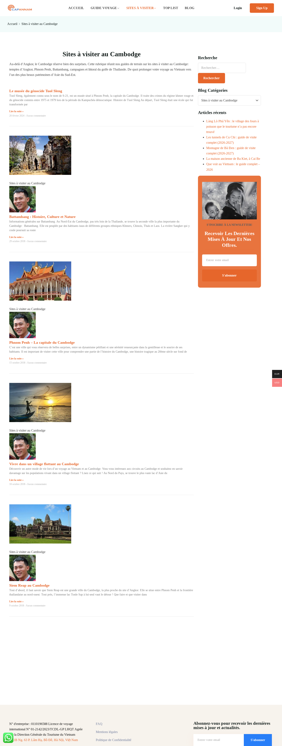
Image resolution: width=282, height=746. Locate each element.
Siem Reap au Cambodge (29, 585)
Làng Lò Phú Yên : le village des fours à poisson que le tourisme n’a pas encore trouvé (232, 126)
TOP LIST (170, 8)
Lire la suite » (16, 111)
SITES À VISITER (140, 8)
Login (238, 8)
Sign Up (262, 8)
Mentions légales (107, 732)
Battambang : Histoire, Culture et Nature (42, 217)
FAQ (99, 724)
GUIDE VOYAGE (104, 8)
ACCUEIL (76, 8)
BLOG (189, 8)
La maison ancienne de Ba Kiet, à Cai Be (233, 158)
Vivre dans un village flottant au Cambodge (44, 464)
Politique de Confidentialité (113, 740)
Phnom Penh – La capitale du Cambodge (42, 342)
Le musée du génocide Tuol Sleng (35, 91)
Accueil (12, 24)
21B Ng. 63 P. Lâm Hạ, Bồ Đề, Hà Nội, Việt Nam (45, 740)
